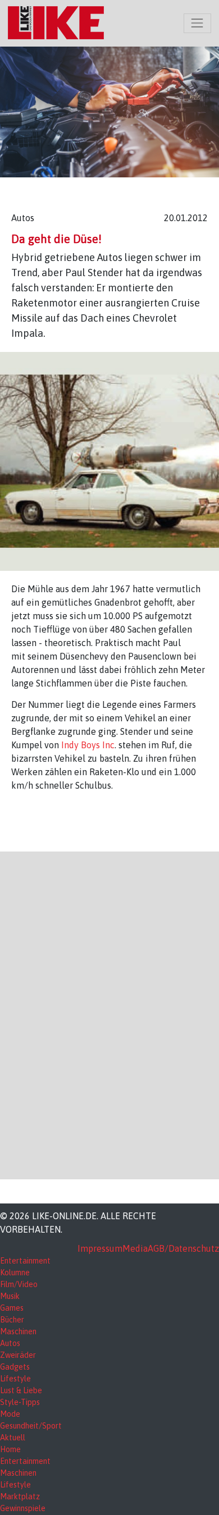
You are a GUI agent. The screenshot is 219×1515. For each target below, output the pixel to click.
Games (12, 1307)
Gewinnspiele (22, 1508)
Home (10, 1449)
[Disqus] (109, 1013)
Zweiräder (18, 1355)
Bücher (12, 1319)
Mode (10, 1413)
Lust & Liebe (21, 1390)
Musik (10, 1296)
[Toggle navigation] (197, 23)
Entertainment (25, 1260)
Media (135, 1248)
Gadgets (15, 1366)
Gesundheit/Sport (31, 1425)
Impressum (99, 1248)
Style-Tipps (20, 1402)
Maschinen (18, 1331)
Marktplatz (20, 1496)
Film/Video (19, 1284)
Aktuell (12, 1437)
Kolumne (15, 1272)
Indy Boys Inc (87, 745)
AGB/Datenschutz (183, 1248)
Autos (10, 1343)
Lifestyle (15, 1378)
